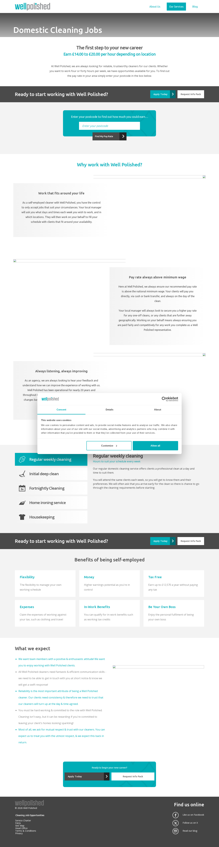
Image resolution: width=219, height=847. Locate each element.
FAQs (18, 823)
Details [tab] (110, 409)
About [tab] (157, 409)
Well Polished (30, 807)
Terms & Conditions (25, 830)
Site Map (19, 825)
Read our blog (190, 831)
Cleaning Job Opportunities (29, 815)
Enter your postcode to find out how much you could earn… (109, 116)
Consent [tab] (61, 409)
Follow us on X (190, 823)
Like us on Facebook (193, 815)
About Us (154, 6)
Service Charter (23, 820)
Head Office (21, 828)
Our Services (176, 6)
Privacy (19, 833)
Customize (107, 445)
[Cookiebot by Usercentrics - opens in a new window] (164, 399)
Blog (195, 6)
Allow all (155, 445)
